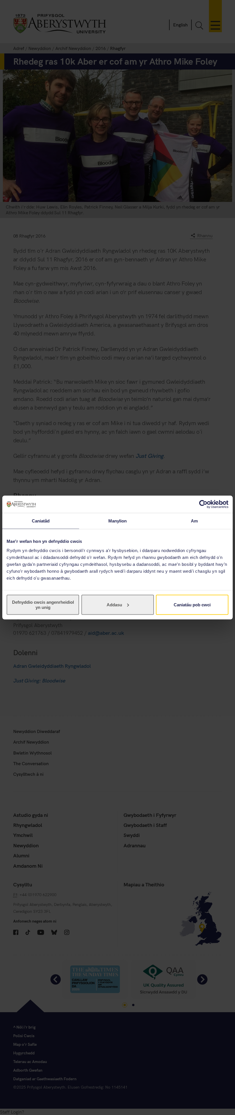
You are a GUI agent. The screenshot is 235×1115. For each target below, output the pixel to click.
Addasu (114, 604)
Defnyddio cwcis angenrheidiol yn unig (43, 604)
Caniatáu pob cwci (192, 604)
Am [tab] (194, 520)
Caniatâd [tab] (41, 520)
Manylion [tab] (117, 520)
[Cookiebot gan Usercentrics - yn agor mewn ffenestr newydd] (203, 504)
